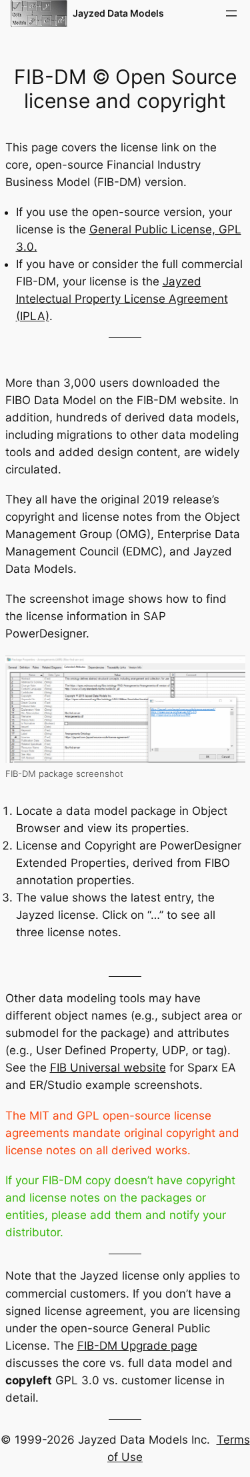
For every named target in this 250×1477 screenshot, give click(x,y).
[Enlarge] (228, 672)
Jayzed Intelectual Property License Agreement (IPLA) (122, 299)
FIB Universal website (108, 1067)
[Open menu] (231, 13)
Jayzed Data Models (118, 13)
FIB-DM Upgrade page (137, 1345)
